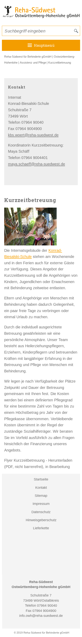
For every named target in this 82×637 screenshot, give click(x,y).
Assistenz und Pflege (33, 62)
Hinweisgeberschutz (41, 520)
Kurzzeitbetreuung (59, 62)
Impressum (41, 504)
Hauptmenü (44, 45)
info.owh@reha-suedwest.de (41, 616)
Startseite (41, 479)
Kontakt (41, 488)
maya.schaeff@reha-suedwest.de (36, 164)
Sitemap (41, 496)
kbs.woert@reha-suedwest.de (33, 135)
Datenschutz (41, 512)
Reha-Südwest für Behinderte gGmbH (27, 56)
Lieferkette (41, 528)
